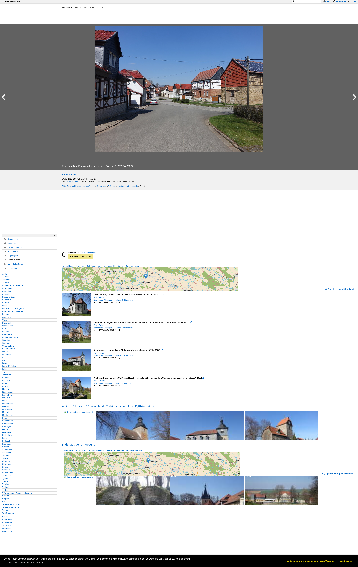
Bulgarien (6, 314)
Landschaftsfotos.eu (15, 264)
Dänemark (6, 323)
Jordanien (6, 375)
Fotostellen (7, 523)
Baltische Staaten (10, 297)
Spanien (6, 467)
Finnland (6, 331)
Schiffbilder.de (13, 252)
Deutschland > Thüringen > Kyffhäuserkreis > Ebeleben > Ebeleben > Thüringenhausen (100, 266)
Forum (328, 1)
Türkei (5, 490)
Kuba (4, 383)
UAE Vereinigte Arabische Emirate (17, 493)
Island (5, 363)
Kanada (5, 377)
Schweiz (6, 455)
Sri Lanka (6, 470)
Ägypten (6, 277)
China (4, 320)
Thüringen (112, 186)
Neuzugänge (8, 520)
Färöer (5, 328)
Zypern (5, 516)
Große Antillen (8, 349)
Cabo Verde (7, 317)
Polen (4, 438)
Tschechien (7, 487)
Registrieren (341, 1)
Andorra (5, 282)
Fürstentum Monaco (11, 337)
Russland (6, 447)
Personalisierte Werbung (31, 562)
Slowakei (6, 461)
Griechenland (8, 346)
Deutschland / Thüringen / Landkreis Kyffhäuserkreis (113, 300)
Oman (5, 429)
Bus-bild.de (12, 243)
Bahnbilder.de (13, 239)
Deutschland (101, 186)
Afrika (4, 274)
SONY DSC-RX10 (73, 181)
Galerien (6, 340)
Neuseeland (7, 421)
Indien (5, 352)
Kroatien (6, 380)
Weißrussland (8, 513)
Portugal (6, 441)
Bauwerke (6, 300)
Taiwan (5, 481)
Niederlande (7, 424)
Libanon (5, 389)
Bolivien (5, 305)
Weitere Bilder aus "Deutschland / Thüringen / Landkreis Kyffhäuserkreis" (109, 406)
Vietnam (6, 510)
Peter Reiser (69, 174)
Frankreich (7, 334)
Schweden (6, 452)
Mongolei (6, 412)
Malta (4, 401)
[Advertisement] (113, 17)
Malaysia (6, 398)
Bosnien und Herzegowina (13, 308)
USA (4, 501)
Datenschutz (7, 531)
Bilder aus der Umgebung (78, 444)
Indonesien (7, 354)
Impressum (7, 528)
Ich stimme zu (345, 561)
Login (353, 1)
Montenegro (7, 415)
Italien (5, 369)
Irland (4, 360)
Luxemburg (7, 395)
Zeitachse (6, 525)
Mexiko (5, 406)
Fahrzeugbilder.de (15, 247)
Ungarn (5, 498)
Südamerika (7, 473)
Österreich (6, 432)
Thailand (6, 484)
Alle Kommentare (88, 253)
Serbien (5, 458)
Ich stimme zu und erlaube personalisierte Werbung (309, 561)
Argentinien (7, 288)
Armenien (6, 291)
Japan (5, 372)
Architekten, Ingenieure (12, 285)
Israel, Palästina (9, 366)
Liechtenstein (8, 392)
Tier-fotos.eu (12, 268)
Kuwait (5, 386)
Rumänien (6, 444)
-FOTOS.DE (14, 1)
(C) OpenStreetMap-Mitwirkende (340, 289)
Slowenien (6, 464)
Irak (4, 357)
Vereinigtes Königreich (12, 504)
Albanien (6, 279)
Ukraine (5, 496)
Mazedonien (7, 403)
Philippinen (7, 435)
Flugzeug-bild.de (14, 256)
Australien (6, 294)
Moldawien (7, 409)
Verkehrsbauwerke (10, 507)
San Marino (7, 449)
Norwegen (6, 426)
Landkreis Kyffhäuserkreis (128, 186)
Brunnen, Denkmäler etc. (13, 311)
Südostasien (7, 475)
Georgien (6, 343)
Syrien (5, 478)
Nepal (4, 418)
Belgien (5, 303)
